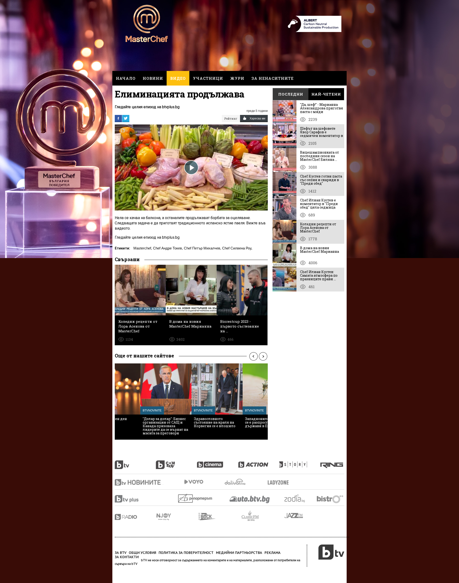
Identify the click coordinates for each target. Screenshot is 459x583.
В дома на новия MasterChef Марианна (319, 250)
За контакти (127, 557)
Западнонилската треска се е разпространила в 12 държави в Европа (241, 422)
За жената (280, 482)
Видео (178, 78)
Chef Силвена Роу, (237, 248)
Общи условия (142, 553)
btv (135, 462)
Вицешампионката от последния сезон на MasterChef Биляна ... (319, 156)
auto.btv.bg (250, 499)
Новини (153, 78)
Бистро (330, 499)
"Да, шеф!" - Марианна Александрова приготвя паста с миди (321, 108)
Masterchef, (142, 248)
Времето (235, 482)
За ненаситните (272, 78)
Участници (208, 78)
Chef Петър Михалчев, (202, 248)
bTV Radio (136, 517)
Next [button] (263, 356)
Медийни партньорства (239, 553)
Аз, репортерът (195, 498)
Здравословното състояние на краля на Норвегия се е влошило (189, 422)
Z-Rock (219, 516)
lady (299, 462)
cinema (217, 462)
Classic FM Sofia (262, 516)
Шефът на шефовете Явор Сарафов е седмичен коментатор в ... (321, 133)
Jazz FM (294, 515)
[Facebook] (118, 118)
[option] (140, 401)
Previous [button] (253, 356)
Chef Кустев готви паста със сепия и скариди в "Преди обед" (321, 180)
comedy (176, 462)
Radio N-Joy (177, 516)
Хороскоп (298, 498)
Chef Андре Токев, (168, 248)
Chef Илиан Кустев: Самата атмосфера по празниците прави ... (319, 275)
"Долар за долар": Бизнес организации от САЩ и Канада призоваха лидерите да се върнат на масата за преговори (140, 425)
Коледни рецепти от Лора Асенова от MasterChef (318, 227)
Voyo (193, 482)
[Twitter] (125, 118)
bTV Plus (136, 499)
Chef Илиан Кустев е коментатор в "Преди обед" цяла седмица (319, 204)
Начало (126, 78)
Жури (237, 78)
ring (332, 462)
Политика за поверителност (185, 553)
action (258, 462)
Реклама (272, 553)
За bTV (120, 553)
